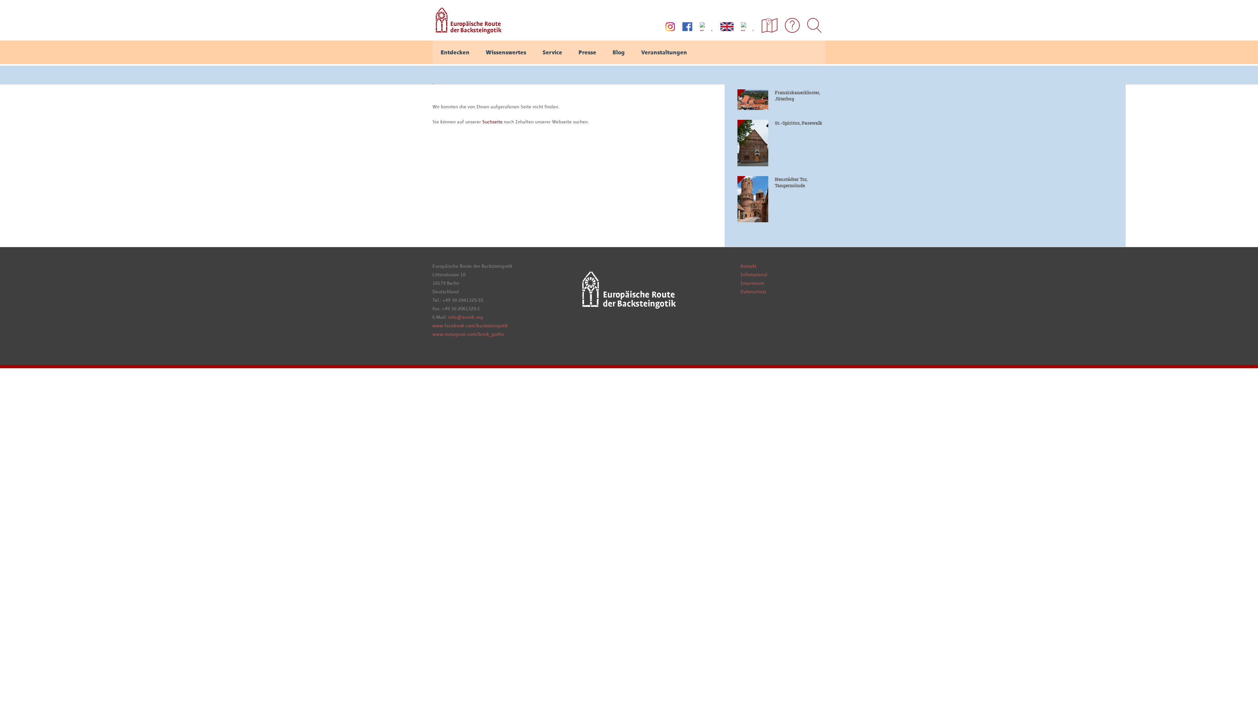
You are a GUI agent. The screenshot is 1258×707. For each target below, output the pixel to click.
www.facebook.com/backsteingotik (470, 326)
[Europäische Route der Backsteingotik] (467, 31)
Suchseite (493, 122)
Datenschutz (753, 292)
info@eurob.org (465, 317)
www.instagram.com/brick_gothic (468, 334)
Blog (619, 52)
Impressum (752, 283)
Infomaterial (753, 275)
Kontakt (748, 266)
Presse (587, 52)
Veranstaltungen (664, 52)
